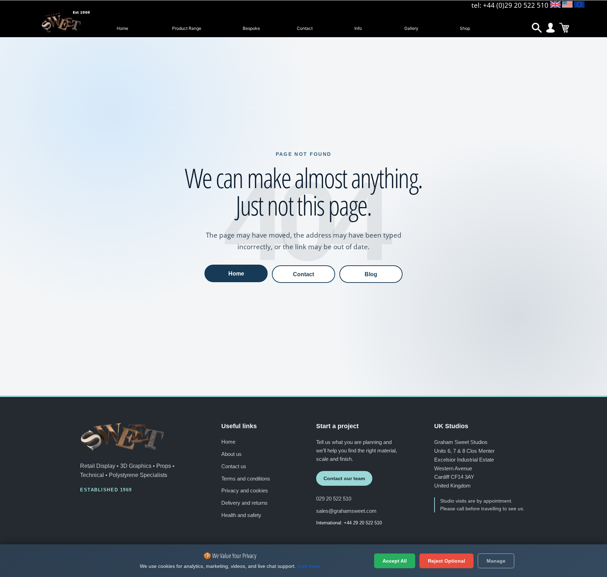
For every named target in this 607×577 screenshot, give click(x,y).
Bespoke (251, 28)
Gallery (411, 28)
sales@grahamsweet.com (346, 511)
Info (358, 28)
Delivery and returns (244, 503)
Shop (465, 28)
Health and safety (241, 515)
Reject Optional (446, 561)
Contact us (233, 466)
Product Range (186, 28)
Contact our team (344, 478)
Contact (305, 28)
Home (122, 28)
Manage (496, 561)
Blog (371, 274)
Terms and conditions (245, 479)
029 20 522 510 (333, 499)
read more (308, 566)
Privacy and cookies (244, 490)
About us (231, 454)
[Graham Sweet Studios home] (122, 437)
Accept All (395, 561)
